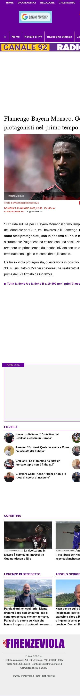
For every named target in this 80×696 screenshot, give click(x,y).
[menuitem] (5, 37)
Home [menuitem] (16, 36)
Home (10, 2)
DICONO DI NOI (27, 2)
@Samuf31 (35, 211)
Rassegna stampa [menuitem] (59, 36)
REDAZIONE (47, 2)
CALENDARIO (67, 2)
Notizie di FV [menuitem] (33, 36)
